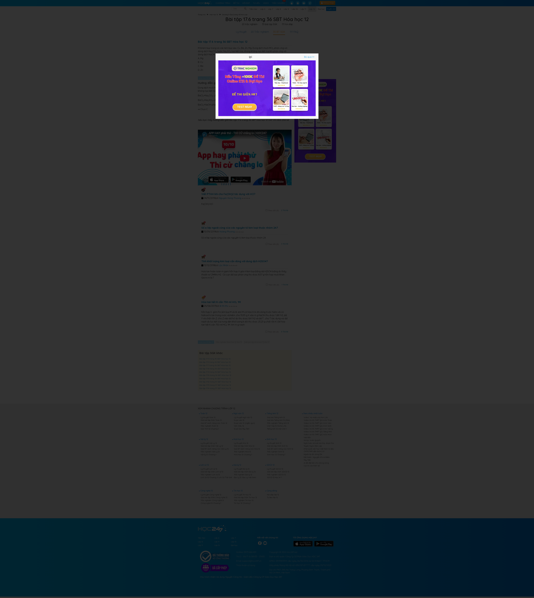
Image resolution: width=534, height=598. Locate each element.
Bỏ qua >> (309, 57)
